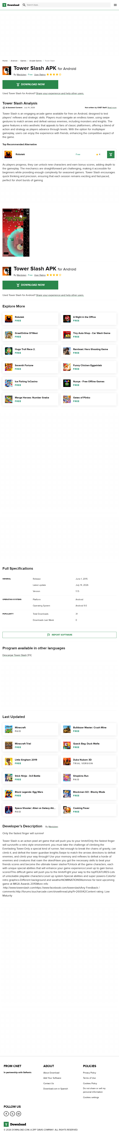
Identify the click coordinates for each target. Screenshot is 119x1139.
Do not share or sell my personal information (94, 1090)
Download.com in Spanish (55, 1088)
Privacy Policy (89, 1072)
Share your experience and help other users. (60, 93)
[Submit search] (24, 4)
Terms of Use (89, 1078)
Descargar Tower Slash (14, 655)
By (20, 74)
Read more (112, 107)
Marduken (53, 826)
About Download (51, 1072)
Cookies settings (91, 1097)
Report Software (62, 635)
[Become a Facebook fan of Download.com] (6, 1113)
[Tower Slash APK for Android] (6, 70)
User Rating (40, 74)
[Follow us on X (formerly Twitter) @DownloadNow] (12, 1113)
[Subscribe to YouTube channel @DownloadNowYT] (18, 1113)
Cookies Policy (90, 1083)
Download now (33, 84)
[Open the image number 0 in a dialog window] (15, 233)
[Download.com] (10, 5)
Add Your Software (52, 1078)
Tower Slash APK (45, 68)
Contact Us (48, 1083)
